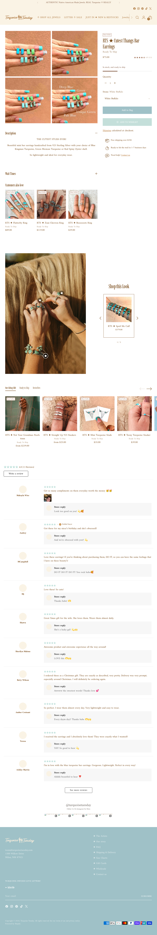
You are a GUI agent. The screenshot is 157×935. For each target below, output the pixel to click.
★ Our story (99, 841)
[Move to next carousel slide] (149, 388)
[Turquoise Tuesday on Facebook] (134, 8)
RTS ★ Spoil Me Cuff (119, 326)
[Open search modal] (137, 17)
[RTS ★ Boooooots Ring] (83, 204)
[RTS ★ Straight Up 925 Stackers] (59, 413)
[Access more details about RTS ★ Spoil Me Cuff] (45, 355)
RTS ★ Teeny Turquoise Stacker (134, 435)
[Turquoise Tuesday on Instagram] (138, 8)
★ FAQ (96, 847)
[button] (127, 122)
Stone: (113, 92)
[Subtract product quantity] (105, 83)
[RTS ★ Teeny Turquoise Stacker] (134, 413)
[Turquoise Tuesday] (19, 17)
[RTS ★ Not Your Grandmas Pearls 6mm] (22, 413)
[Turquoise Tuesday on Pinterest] (142, 8)
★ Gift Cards (99, 863)
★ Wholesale (99, 869)
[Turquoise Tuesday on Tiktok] (146, 8)
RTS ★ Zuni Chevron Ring (50, 223)
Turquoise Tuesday (27, 921)
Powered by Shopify (13, 924)
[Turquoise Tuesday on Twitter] (150, 8)
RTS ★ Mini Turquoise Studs (97, 435)
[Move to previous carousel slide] (142, 388)
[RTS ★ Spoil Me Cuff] (119, 309)
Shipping (107, 130)
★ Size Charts (100, 858)
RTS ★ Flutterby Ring (16, 223)
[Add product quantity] (115, 83)
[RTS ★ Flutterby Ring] (19, 204)
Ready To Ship (110, 52)
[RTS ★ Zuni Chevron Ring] (51, 204)
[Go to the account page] (144, 17)
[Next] (119, 2)
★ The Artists (100, 836)
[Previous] (37, 2)
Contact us (125, 155)
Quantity (107, 77)
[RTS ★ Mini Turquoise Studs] (97, 413)
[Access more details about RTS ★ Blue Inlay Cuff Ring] (61, 293)
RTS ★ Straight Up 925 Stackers (60, 435)
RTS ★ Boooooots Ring (80, 223)
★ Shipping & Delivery (104, 852)
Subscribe (146, 896)
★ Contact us (100, 874)
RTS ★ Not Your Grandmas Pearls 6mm (22, 437)
